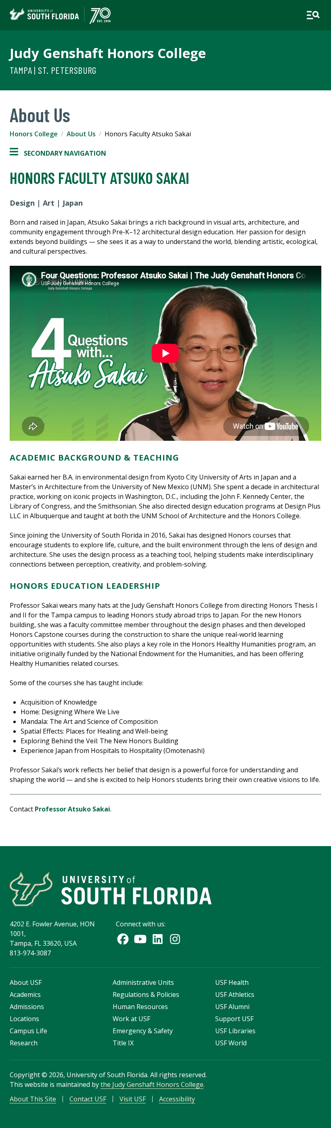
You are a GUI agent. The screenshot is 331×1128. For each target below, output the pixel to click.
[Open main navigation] (313, 15)
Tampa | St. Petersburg (53, 70)
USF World (231, 1042)
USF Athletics (234, 994)
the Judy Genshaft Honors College (152, 1084)
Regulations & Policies (146, 994)
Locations (24, 1018)
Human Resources (140, 1006)
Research (24, 1042)
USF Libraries (235, 1030)
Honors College (34, 133)
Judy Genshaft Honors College (108, 53)
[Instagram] (175, 939)
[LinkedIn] (158, 939)
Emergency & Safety (143, 1030)
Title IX (123, 1042)
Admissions (27, 1006)
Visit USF (132, 1099)
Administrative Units (143, 982)
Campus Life (28, 1030)
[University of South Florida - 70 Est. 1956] (60, 15)
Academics (25, 994)
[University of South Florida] (111, 889)
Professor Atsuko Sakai (72, 809)
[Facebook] (123, 939)
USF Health (232, 982)
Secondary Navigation (58, 153)
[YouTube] (140, 939)
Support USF (234, 1018)
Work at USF (131, 1018)
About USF (26, 982)
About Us (81, 133)
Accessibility (177, 1099)
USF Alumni (232, 1006)
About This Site (33, 1099)
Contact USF (87, 1099)
